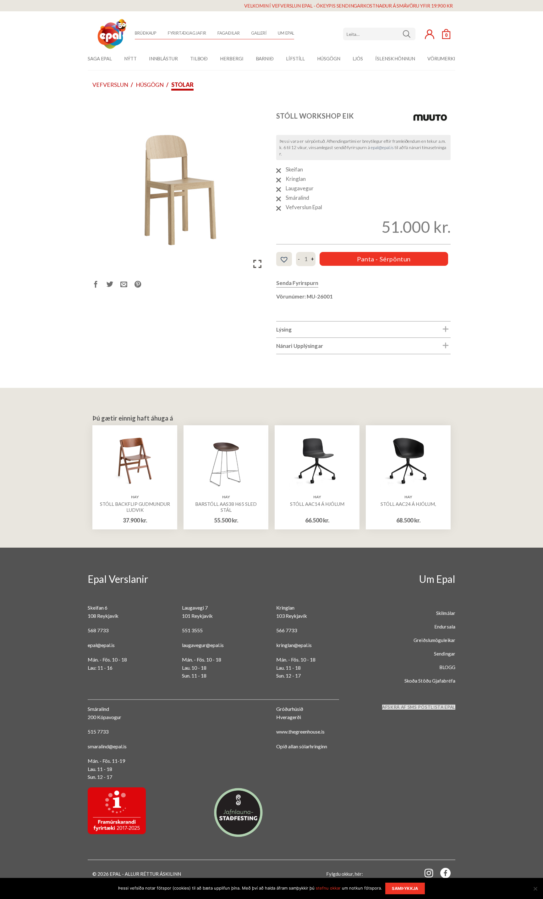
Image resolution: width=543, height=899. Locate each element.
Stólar (182, 84)
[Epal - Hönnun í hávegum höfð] (111, 34)
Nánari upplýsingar (299, 346)
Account (429, 34)
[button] (284, 259)
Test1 (409, 34)
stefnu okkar (328, 888)
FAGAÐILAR (228, 33)
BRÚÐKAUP (145, 33)
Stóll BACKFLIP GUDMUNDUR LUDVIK (135, 507)
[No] (535, 890)
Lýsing (284, 329)
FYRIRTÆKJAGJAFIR (187, 33)
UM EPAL (286, 33)
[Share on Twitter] (114, 285)
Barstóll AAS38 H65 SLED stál (226, 507)
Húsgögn (150, 84)
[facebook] (442, 874)
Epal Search (379, 34)
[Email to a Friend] (127, 285)
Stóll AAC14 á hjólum (317, 504)
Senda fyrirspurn (297, 283)
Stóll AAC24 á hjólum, (408, 504)
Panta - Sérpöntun (384, 259)
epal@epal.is (382, 147)
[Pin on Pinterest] (141, 285)
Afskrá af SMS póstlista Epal (418, 707)
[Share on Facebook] (99, 285)
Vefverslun (110, 84)
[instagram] (425, 873)
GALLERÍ (258, 33)
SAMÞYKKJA (405, 888)
